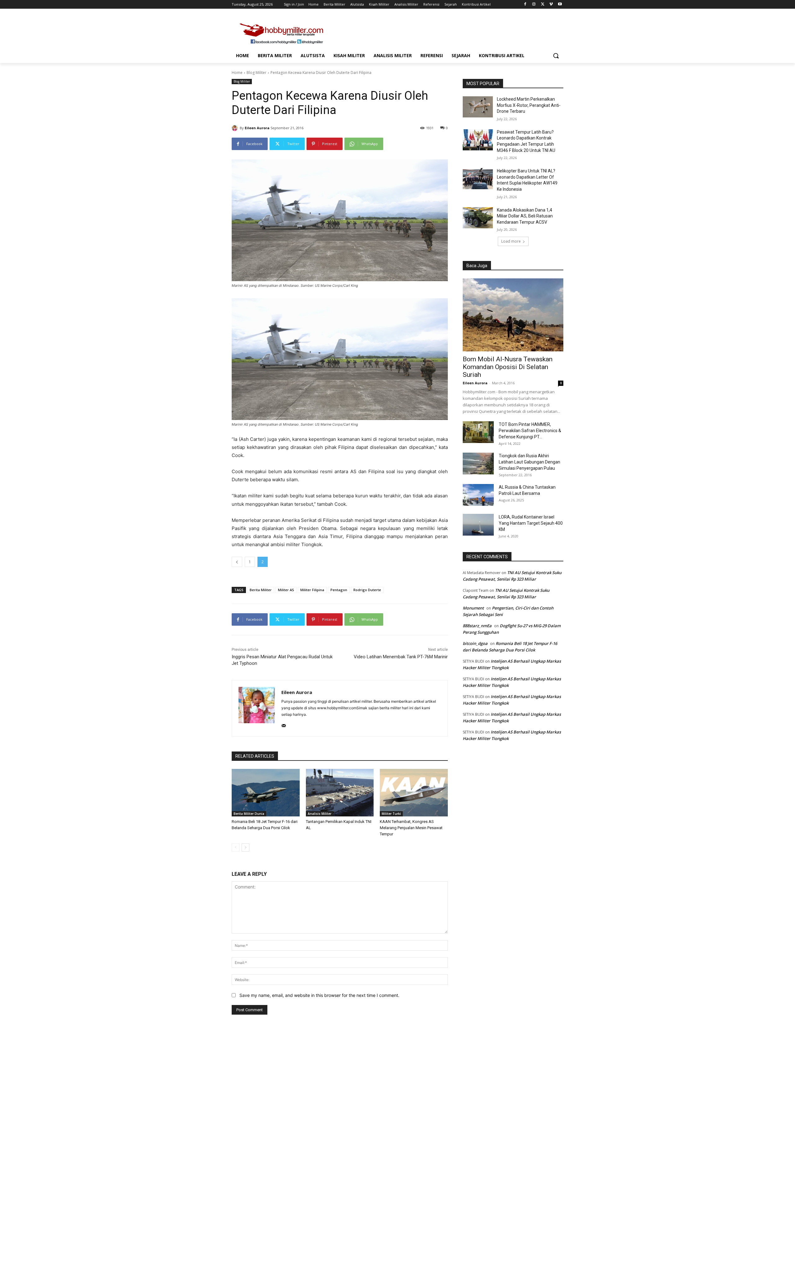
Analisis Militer (319, 813)
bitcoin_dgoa (475, 643)
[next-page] (245, 847)
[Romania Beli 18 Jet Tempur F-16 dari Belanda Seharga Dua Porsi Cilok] (266, 792)
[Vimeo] (551, 4)
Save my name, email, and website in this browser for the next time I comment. (319, 995)
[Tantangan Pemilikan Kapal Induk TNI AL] (340, 792)
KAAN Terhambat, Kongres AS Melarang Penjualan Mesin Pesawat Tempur (411, 827)
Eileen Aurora (257, 128)
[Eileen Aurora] (236, 128)
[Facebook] (525, 4)
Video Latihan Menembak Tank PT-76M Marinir (401, 657)
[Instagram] (534, 4)
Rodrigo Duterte (367, 589)
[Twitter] (542, 4)
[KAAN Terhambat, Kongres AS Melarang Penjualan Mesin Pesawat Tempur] (414, 792)
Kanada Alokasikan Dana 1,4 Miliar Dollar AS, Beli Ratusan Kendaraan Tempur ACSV (525, 216)
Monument (473, 608)
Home (237, 72)
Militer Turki (391, 813)
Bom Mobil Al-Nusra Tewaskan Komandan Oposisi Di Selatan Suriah (507, 366)
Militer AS (286, 589)
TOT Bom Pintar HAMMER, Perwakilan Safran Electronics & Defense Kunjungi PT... (530, 430)
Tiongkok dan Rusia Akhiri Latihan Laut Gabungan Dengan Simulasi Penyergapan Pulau (529, 462)
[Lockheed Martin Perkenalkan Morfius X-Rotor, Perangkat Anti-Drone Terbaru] (478, 106)
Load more (511, 241)
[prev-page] (235, 847)
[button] (555, 55)
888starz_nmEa (477, 625)
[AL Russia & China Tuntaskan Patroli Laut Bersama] (478, 495)
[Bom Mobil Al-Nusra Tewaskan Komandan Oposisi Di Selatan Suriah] (513, 314)
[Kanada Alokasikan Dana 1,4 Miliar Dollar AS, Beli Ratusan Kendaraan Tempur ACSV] (478, 217)
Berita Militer (261, 589)
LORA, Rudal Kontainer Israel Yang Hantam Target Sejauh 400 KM (531, 523)
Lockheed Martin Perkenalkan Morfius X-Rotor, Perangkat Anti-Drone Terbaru (529, 105)
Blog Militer (256, 72)
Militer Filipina (312, 589)
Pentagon (338, 589)
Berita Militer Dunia (249, 813)
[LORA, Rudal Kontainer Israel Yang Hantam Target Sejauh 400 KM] (478, 525)
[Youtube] (559, 4)
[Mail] (283, 724)
